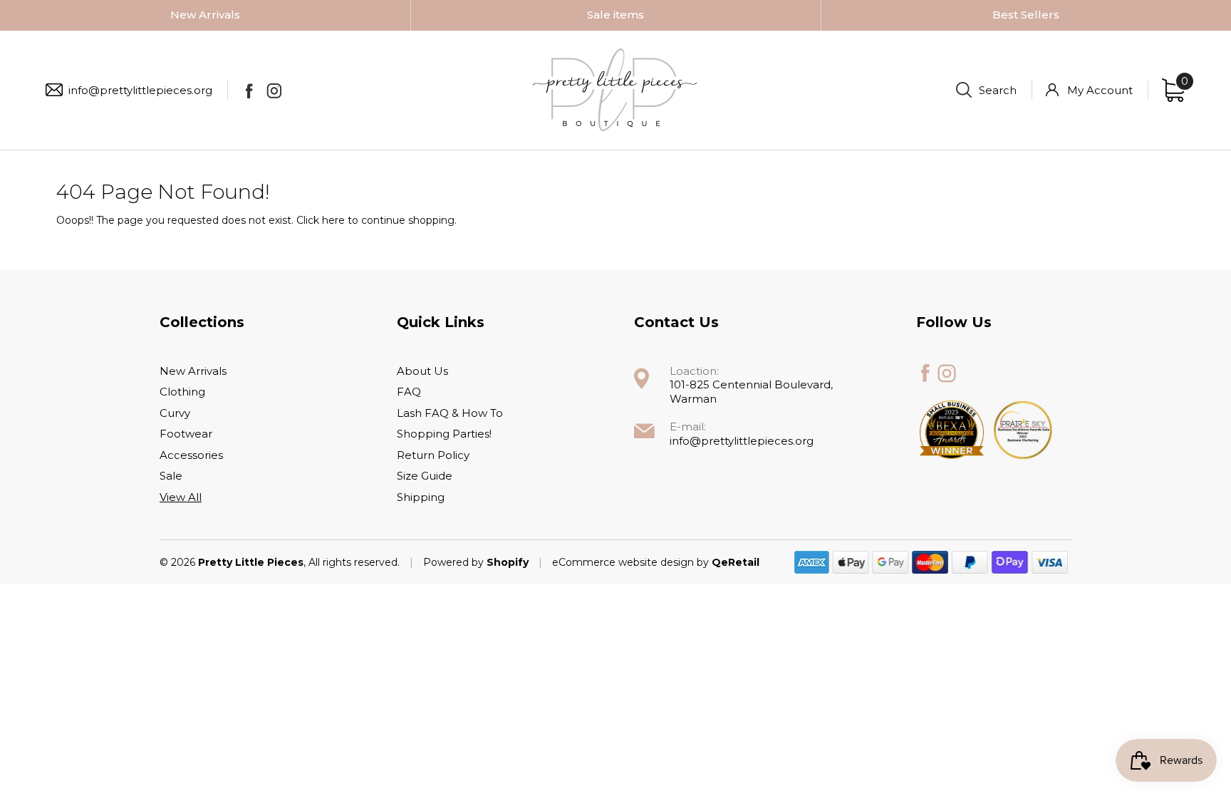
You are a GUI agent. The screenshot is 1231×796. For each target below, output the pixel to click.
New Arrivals (205, 14)
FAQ (409, 391)
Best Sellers (1025, 14)
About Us (422, 371)
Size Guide (424, 475)
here (333, 220)
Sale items (615, 14)
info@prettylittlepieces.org (140, 90)
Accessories (191, 455)
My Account (1100, 90)
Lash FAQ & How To (450, 413)
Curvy (175, 413)
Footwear (186, 433)
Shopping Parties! (444, 433)
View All (181, 497)
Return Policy (433, 455)
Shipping (421, 497)
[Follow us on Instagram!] (273, 90)
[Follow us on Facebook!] (248, 90)
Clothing (182, 391)
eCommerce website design (624, 562)
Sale (171, 475)
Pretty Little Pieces (250, 562)
